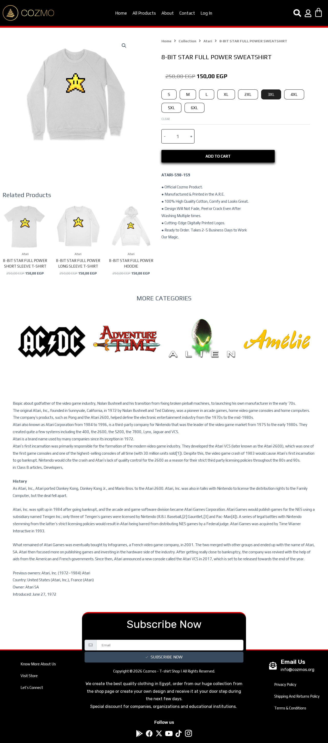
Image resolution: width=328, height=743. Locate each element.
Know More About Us (38, 664)
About (167, 13)
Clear (165, 118)
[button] (124, 45)
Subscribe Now (166, 657)
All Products (144, 13)
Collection (187, 41)
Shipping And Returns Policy (297, 696)
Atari (207, 41)
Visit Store (29, 676)
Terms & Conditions (290, 708)
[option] (51, 352)
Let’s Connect (31, 687)
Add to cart (218, 156)
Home (121, 13)
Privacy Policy (285, 684)
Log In (206, 13)
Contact (187, 13)
